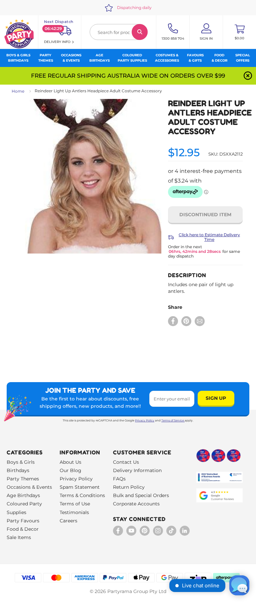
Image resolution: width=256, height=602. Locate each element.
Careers (68, 521)
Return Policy (129, 487)
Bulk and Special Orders (141, 495)
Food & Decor (23, 529)
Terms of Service (172, 420)
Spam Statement (80, 487)
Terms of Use (75, 504)
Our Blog (70, 470)
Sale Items (19, 537)
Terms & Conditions (82, 495)
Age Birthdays (23, 495)
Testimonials (74, 512)
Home (18, 91)
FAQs (119, 479)
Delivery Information (137, 470)
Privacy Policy (144, 420)
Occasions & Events (29, 487)
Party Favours (23, 521)
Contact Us (126, 462)
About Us (70, 462)
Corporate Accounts (136, 504)
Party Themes (23, 479)
